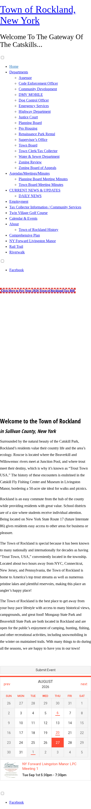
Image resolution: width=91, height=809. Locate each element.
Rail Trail (16, 246)
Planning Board (30, 123)
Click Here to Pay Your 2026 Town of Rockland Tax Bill (38, 290)
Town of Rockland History (38, 230)
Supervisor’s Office (33, 140)
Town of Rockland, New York (38, 15)
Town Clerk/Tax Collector (38, 151)
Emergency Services (34, 106)
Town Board (28, 145)
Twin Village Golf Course (28, 213)
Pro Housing (28, 128)
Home (13, 66)
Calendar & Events (23, 218)
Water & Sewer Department (39, 156)
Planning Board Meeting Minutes (43, 179)
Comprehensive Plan (24, 235)
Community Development (38, 89)
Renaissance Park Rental (37, 134)
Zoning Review (30, 162)
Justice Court (28, 117)
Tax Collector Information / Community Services (45, 207)
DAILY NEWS (30, 196)
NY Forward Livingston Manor (32, 241)
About (14, 224)
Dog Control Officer (34, 100)
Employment (18, 201)
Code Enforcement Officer (38, 83)
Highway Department (35, 111)
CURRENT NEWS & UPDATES (34, 190)
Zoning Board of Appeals (37, 168)
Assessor (25, 78)
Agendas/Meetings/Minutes (29, 173)
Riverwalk (17, 252)
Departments (18, 72)
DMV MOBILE (31, 95)
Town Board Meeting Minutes (41, 185)
